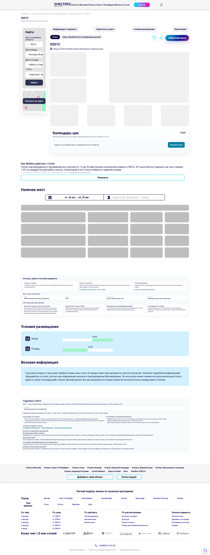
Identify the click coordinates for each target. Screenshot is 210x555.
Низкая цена (89, 522)
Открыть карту (101, 289)
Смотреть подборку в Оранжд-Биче (145, 289)
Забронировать (177, 38)
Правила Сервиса (77, 550)
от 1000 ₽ (56, 516)
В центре (125, 519)
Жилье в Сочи (122, 5)
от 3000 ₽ (56, 522)
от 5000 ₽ (56, 528)
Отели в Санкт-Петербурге (101, 5)
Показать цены (176, 145)
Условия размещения (144, 29)
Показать (102, 177)
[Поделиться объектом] (161, 38)
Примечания (180, 29)
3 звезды (25, 522)
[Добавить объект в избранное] (154, 38)
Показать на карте (34, 101)
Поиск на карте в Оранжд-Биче (63, 427)
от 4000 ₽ (56, 525)
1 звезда (24, 516)
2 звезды (25, 519)
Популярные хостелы (180, 522)
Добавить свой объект (90, 477)
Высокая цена (90, 519)
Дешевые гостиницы (180, 519)
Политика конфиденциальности (102, 550)
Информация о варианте (65, 29)
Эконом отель (177, 516)
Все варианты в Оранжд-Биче (87, 289)
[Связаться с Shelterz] (205, 550)
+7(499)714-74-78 (107, 546)
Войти (141, 5)
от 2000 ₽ (56, 519)
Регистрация (129, 477)
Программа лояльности (130, 550)
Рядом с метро (128, 522)
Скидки (175, 525)
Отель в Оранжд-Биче (47, 427)
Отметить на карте (129, 516)
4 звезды (25, 525)
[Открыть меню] (161, 5)
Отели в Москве (79, 5)
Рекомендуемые (91, 516)
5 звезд (24, 528)
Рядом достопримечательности (135, 525)
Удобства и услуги (105, 29)
